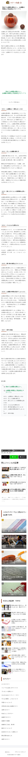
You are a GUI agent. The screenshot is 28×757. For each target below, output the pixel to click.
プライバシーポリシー (20, 752)
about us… (7, 752)
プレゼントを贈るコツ (7, 450)
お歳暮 (4, 452)
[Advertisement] (14, 71)
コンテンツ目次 (13, 102)
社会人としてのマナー (19, 450)
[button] (22, 457)
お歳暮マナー (11, 452)
